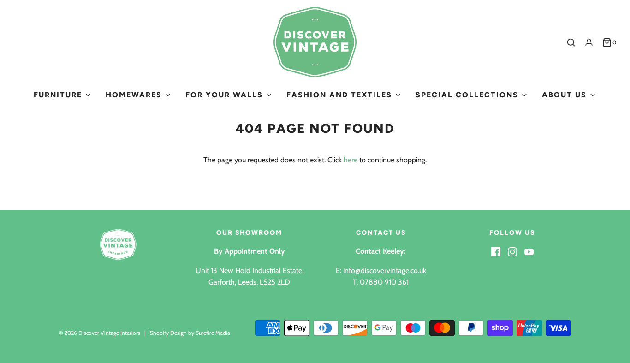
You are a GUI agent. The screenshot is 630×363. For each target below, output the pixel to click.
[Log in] (588, 42)
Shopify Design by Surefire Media (190, 332)
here (350, 159)
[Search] (571, 42)
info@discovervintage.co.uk (384, 270)
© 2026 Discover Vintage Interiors (99, 332)
